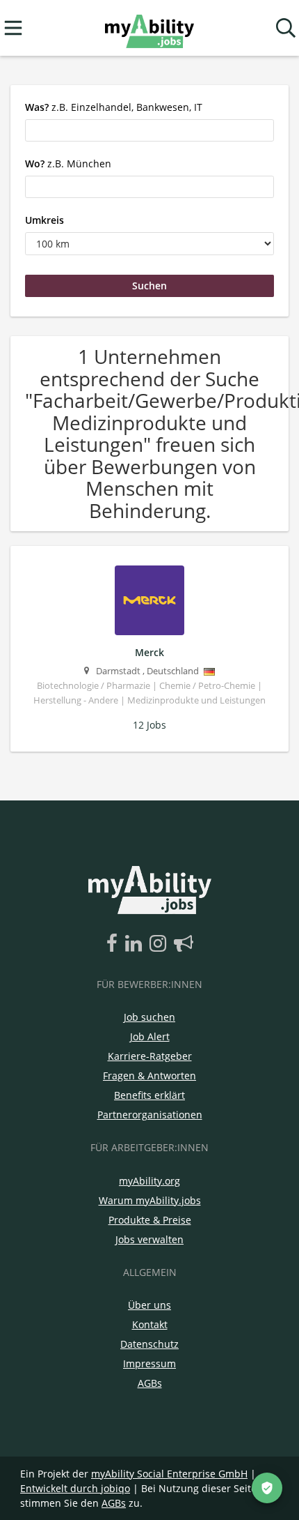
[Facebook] (114, 944)
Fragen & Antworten (149, 1075)
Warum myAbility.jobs (150, 1200)
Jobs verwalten (149, 1239)
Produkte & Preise (149, 1219)
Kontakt (150, 1324)
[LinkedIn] (136, 944)
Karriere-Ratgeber (150, 1056)
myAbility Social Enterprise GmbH (169, 1473)
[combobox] (149, 130)
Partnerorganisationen (149, 1114)
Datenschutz (149, 1344)
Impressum (149, 1363)
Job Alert (150, 1036)
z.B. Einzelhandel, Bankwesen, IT (113, 107)
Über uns (149, 1305)
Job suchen (149, 1017)
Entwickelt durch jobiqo (75, 1488)
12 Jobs (149, 724)
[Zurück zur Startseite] (149, 28)
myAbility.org (149, 1180)
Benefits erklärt (149, 1095)
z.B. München (68, 163)
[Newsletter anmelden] (183, 944)
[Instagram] (160, 944)
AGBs (150, 1383)
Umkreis (44, 220)
